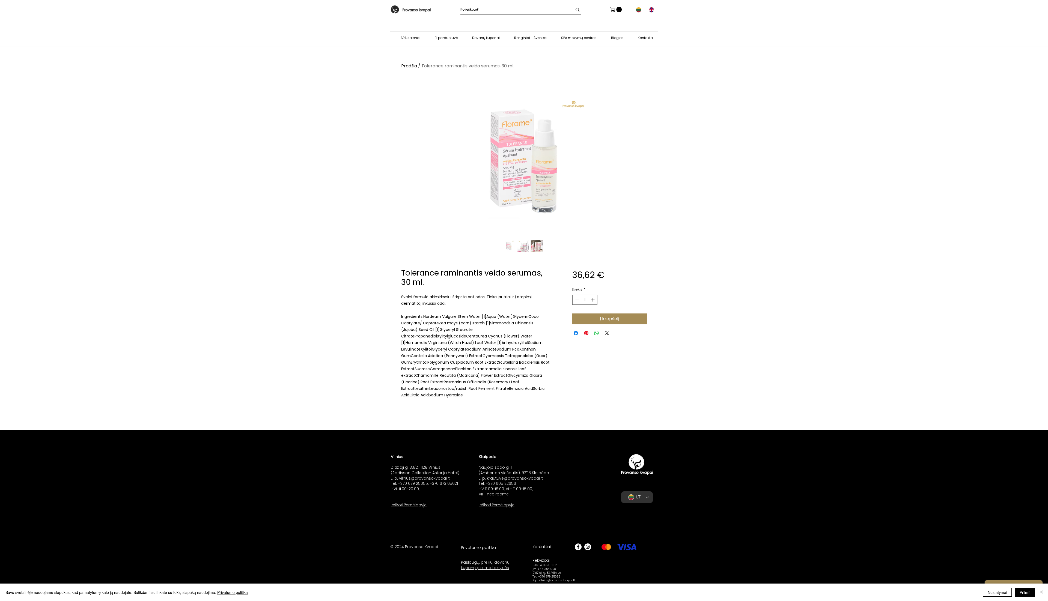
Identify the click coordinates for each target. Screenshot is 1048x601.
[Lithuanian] (638, 9)
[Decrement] (576, 299)
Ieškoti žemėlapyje (409, 505)
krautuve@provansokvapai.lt (515, 478)
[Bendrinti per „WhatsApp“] (596, 333)
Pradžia (409, 66)
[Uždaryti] (1041, 592)
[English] (651, 9)
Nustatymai (997, 592)
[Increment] (593, 299)
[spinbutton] (585, 299)
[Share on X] (607, 333)
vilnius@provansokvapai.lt (424, 478)
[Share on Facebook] (576, 333)
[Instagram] (587, 546)
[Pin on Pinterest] (586, 333)
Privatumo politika (232, 592)
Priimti (1025, 592)
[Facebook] (578, 546)
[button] (616, 9)
